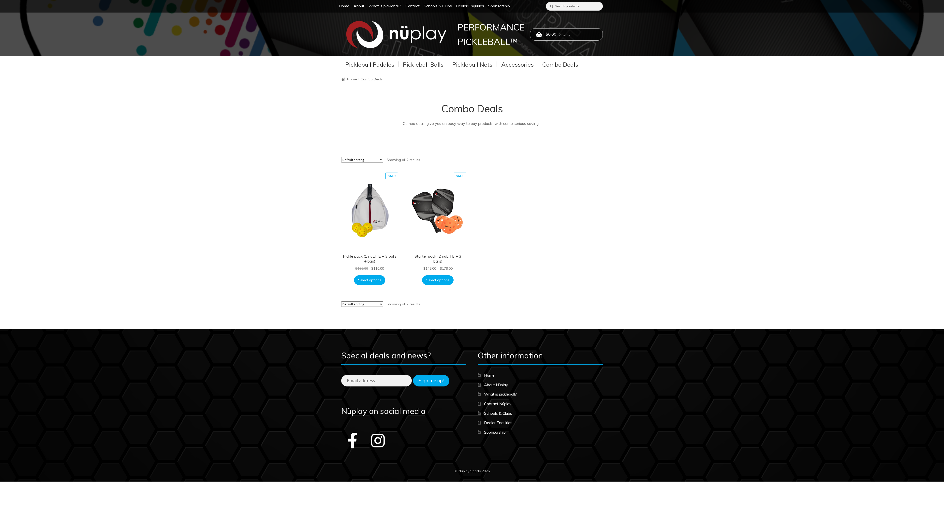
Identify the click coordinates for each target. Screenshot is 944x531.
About (359, 5)
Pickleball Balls (423, 64)
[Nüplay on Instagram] (378, 440)
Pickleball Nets (472, 64)
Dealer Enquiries (470, 5)
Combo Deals (560, 64)
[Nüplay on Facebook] (352, 440)
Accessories (517, 64)
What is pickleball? (385, 5)
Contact (412, 5)
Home (344, 5)
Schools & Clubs (438, 5)
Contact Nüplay (498, 403)
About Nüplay (496, 384)
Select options (369, 280)
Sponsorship (499, 5)
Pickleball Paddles (369, 64)
